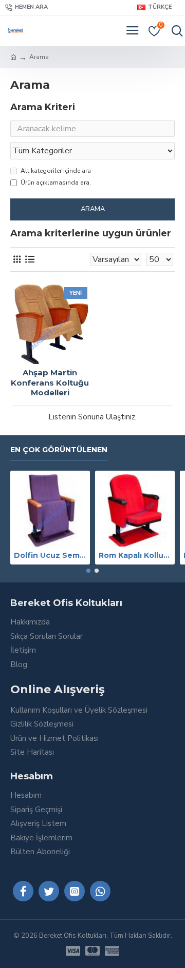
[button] (88, 571)
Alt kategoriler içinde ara (56, 171)
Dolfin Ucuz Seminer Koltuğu (50, 555)
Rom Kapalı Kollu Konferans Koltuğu (135, 555)
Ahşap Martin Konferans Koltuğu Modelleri (50, 382)
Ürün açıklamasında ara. (56, 182)
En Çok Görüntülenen (58, 450)
